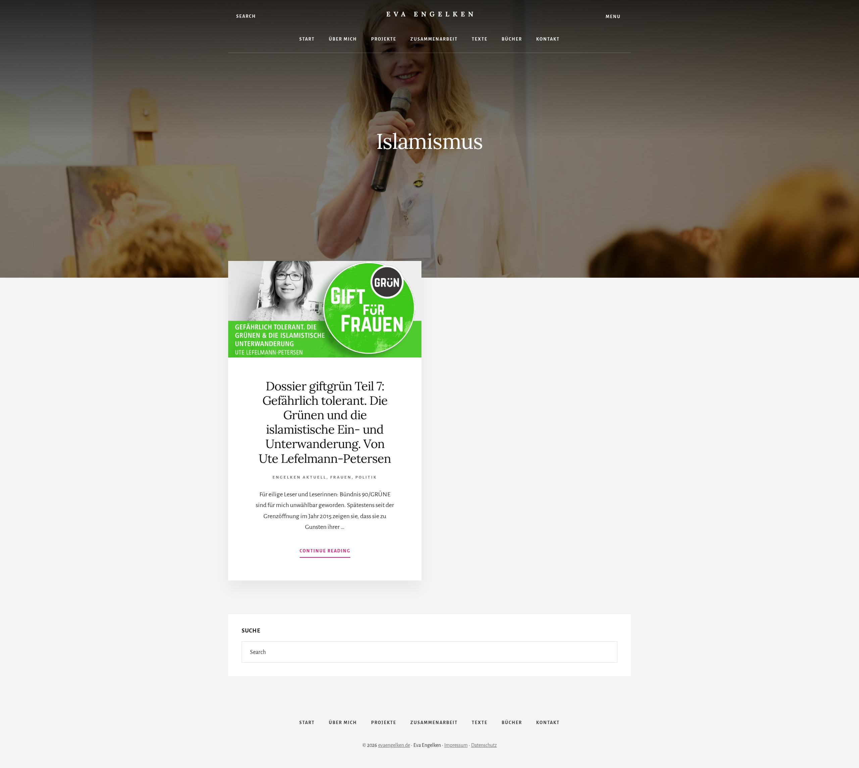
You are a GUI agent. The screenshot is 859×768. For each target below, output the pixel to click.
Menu (613, 16)
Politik (366, 477)
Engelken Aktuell (299, 477)
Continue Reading (325, 553)
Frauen (341, 477)
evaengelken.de (394, 745)
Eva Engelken (431, 14)
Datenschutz (484, 745)
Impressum (456, 745)
